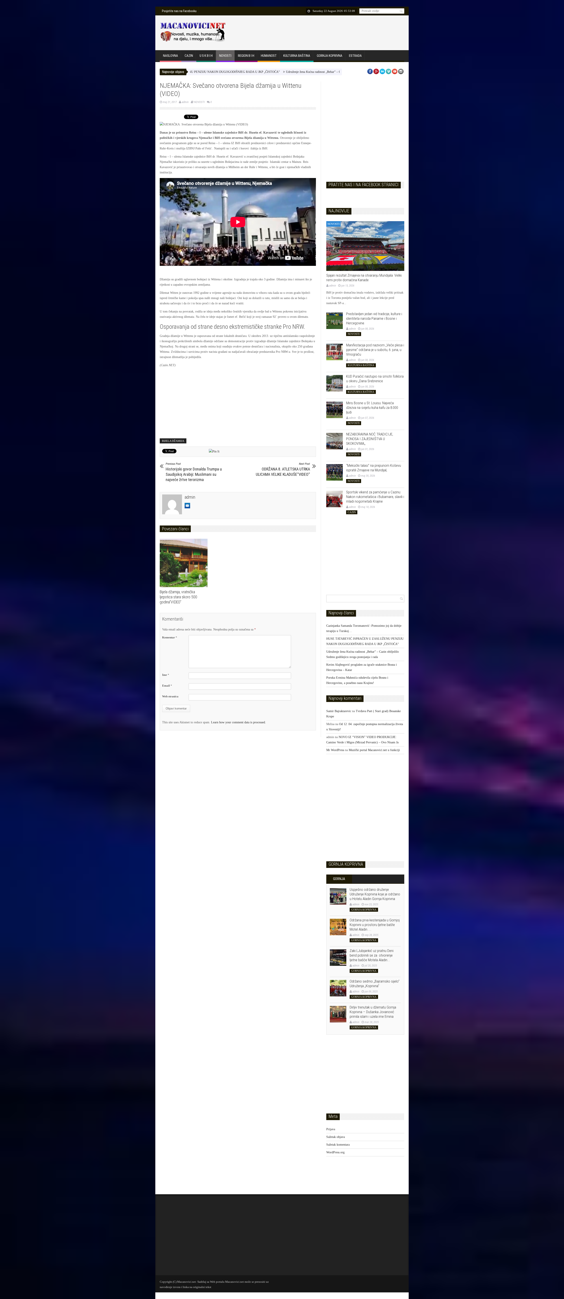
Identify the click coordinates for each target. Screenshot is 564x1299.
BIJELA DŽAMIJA (173, 441)
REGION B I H (246, 56)
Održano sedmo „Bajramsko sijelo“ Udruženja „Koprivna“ (374, 983)
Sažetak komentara (338, 1144)
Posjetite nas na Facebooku (179, 11)
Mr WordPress (335, 750)
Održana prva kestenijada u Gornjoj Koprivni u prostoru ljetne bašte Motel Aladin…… (375, 925)
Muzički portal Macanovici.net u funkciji (374, 750)
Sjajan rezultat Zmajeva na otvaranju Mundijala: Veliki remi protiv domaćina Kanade (364, 277)
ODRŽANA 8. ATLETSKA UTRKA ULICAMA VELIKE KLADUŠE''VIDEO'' (283, 469)
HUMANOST (269, 56)
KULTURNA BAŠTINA (296, 56)
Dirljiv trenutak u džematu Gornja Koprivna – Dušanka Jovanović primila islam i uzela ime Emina (373, 1012)
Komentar (169, 637)
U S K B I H (206, 56)
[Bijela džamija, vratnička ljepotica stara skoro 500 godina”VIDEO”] (185, 563)
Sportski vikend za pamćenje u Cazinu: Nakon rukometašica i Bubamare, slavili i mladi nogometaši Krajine (375, 496)
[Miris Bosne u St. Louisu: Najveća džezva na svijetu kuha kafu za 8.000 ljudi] (334, 410)
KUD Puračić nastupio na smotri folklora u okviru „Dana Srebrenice (375, 378)
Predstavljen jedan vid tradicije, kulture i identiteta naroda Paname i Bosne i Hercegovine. (374, 318)
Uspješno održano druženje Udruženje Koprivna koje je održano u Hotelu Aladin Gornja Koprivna (375, 894)
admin (185, 102)
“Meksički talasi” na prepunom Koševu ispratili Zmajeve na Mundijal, (373, 467)
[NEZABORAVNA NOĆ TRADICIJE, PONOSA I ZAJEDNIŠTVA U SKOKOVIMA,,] (334, 441)
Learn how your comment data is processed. (238, 722)
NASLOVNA (170, 56)
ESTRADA (355, 56)
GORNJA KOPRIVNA (329, 56)
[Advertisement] (323, 32)
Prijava (330, 1129)
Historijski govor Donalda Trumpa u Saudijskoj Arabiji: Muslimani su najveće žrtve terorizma (194, 472)
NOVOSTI (225, 56)
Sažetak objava (335, 1137)
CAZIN (189, 56)
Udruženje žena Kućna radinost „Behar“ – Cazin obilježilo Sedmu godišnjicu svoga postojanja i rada (284, 71)
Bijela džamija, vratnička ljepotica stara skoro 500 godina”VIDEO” (178, 597)
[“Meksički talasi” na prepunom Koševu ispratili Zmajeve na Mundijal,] (334, 472)
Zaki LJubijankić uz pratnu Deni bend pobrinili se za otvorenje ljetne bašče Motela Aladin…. (371, 955)
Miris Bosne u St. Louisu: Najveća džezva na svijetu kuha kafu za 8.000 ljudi (372, 407)
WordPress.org (335, 1152)
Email (167, 685)
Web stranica (170, 696)
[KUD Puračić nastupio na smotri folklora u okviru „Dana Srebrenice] (334, 383)
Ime (165, 674)
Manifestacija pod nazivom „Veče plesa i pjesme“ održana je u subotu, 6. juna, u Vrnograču (375, 349)
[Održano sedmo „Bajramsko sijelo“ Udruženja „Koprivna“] (338, 988)
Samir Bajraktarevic (338, 711)
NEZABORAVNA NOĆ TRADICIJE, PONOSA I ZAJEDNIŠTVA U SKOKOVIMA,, (369, 439)
